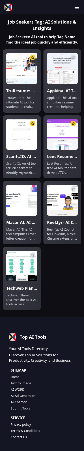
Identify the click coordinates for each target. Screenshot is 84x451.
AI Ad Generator (23, 396)
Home (15, 377)
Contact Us (19, 437)
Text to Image (21, 383)
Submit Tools (20, 408)
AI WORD (17, 389)
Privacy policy (21, 424)
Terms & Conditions (25, 431)
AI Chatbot (19, 402)
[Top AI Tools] (8, 7)
